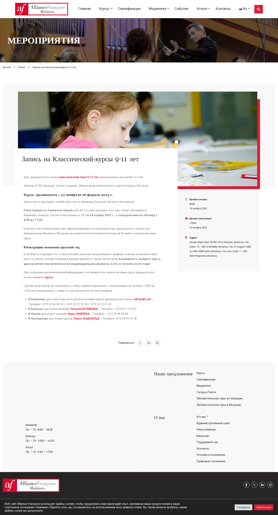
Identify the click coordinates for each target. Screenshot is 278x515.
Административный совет (213, 423)
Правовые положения (210, 461)
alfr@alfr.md (142, 299)
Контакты (223, 9)
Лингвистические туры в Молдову (218, 405)
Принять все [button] (263, 507)
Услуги (202, 9)
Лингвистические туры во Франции (219, 398)
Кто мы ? (202, 416)
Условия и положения (210, 455)
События (181, 9)
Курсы (104, 9)
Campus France (206, 392)
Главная (84, 9)
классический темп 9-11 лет (79, 177)
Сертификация (129, 9)
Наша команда (206, 429)
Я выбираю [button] (243, 507)
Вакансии (202, 436)
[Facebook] (140, 343)
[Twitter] (148, 343)
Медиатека (157, 9)
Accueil (7, 67)
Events (21, 67)
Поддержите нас (207, 442)
